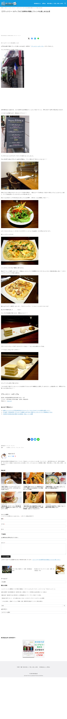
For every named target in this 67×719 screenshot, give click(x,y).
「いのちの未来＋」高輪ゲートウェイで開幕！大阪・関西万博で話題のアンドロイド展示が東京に (22, 601)
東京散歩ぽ (35, 673)
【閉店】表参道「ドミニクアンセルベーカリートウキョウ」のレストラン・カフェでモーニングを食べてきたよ (11, 488)
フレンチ (18, 447)
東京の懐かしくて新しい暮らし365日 (55, 3)
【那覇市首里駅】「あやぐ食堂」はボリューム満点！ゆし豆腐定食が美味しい (55, 487)
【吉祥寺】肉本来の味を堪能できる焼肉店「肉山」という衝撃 (18, 414)
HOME (18, 667)
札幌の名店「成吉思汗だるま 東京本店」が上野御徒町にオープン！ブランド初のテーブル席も (21, 595)
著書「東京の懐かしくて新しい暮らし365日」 (30, 667)
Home (2, 7)
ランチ (22, 447)
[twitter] (11, 456)
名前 (2, 518)
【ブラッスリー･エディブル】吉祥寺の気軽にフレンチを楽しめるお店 (29, 7)
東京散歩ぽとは (37, 3)
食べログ (9, 401)
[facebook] (13, 456)
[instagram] (15, 456)
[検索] (65, 3)
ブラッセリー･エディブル (37, 46)
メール (3, 524)
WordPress (41, 675)
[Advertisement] (33, 23)
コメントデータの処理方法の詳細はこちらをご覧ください (46, 559)
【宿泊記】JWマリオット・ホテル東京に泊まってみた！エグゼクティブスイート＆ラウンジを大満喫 (22, 598)
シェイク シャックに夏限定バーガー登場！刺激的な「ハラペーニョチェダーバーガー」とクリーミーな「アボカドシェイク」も (28, 589)
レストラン (13, 447)
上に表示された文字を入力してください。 (10, 537)
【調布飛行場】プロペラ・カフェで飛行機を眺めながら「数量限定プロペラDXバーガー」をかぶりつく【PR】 (11, 507)
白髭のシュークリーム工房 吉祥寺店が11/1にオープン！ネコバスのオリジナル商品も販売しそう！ (26, 410)
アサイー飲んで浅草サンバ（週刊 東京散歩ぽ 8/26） (22, 569)
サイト (2, 529)
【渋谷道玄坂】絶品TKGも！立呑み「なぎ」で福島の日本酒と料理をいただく (55, 506)
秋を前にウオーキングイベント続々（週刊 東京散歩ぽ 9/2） (44, 569)
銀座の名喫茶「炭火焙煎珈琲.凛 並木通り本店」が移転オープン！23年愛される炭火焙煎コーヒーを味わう (24, 592)
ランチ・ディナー (12, 7)
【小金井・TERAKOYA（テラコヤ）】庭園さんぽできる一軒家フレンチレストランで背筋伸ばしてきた (28, 412)
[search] (64, 605)
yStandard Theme (27, 675)
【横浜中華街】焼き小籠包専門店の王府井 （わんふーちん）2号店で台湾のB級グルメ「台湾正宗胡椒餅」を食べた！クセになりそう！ (33, 507)
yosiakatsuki (33, 675)
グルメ (6, 7)
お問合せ (44, 3)
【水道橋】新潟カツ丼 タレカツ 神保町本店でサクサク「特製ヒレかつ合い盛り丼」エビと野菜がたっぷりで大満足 (33, 488)
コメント (3, 542)
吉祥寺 (8, 447)
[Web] (9, 456)
